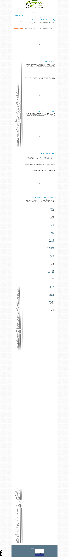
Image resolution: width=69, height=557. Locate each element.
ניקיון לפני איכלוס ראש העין (19, 379)
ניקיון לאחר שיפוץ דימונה (19, 524)
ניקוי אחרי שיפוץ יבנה (20, 274)
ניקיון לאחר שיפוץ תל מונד (19, 148)
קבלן (39, 77)
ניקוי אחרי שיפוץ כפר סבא (19, 315)
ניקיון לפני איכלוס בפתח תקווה (19, 376)
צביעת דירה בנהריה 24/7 (19, 481)
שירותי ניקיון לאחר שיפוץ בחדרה (19, 150)
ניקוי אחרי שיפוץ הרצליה (19, 301)
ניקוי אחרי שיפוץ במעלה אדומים (19, 327)
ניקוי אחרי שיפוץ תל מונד (19, 313)
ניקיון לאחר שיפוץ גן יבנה (19, 106)
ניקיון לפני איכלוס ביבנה (19, 358)
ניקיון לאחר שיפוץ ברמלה (19, 65)
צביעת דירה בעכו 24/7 (20, 483)
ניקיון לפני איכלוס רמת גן (19, 371)
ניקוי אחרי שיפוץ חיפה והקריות (19, 318)
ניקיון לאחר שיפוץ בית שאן (19, 532)
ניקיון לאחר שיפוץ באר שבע (19, 115)
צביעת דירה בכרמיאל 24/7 (19, 479)
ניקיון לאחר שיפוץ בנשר (20, 521)
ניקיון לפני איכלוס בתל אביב (19, 344)
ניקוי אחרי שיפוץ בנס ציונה (19, 269)
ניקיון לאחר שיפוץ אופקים (19, 525)
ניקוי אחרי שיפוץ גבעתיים (19, 299)
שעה (48, 158)
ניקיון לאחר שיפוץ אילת (20, 117)
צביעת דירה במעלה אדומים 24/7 (18, 495)
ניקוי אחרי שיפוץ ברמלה (19, 283)
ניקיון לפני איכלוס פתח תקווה (19, 375)
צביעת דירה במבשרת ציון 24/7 (19, 505)
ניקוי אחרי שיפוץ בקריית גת (19, 335)
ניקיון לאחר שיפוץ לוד (20, 133)
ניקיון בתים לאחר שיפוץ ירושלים (19, 119)
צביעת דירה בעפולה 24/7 (19, 487)
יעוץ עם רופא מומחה (51, 295)
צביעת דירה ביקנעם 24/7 (19, 482)
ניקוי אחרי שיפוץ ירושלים (19, 334)
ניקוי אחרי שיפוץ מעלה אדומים (19, 328)
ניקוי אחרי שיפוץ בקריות (19, 341)
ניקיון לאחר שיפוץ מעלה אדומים (19, 527)
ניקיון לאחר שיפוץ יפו (20, 98)
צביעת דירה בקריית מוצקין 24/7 (19, 476)
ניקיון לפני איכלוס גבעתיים (19, 369)
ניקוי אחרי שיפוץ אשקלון (19, 278)
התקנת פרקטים (52, 238)
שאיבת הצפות (52, 209)
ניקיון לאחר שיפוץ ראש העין (19, 131)
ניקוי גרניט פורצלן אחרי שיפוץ (19, 176)
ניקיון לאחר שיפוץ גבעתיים (19, 126)
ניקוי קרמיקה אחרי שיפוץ (19, 175)
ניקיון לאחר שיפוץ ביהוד (19, 70)
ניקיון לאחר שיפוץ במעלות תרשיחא (18, 519)
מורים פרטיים (52, 316)
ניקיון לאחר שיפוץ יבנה (20, 107)
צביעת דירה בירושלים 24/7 (19, 496)
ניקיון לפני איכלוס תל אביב (19, 343)
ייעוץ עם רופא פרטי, (49, 548)
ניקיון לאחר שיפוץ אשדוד (19, 109)
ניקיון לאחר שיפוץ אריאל (19, 169)
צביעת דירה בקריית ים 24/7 (19, 478)
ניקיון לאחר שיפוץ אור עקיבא (19, 538)
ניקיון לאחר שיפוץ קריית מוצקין (19, 163)
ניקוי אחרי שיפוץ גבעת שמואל (19, 340)
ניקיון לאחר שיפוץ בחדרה (19, 82)
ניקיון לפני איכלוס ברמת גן (19, 372)
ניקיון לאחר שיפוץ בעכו (20, 88)
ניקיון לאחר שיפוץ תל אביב (19, 99)
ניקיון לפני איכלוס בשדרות (19, 366)
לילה (37, 201)
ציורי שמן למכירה (52, 284)
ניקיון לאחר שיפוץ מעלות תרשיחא (18, 534)
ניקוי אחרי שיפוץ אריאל (20, 338)
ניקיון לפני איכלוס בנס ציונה (19, 354)
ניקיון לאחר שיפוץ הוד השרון (19, 146)
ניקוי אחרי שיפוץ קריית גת (19, 336)
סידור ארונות (52, 224)
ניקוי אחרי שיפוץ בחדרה (19, 319)
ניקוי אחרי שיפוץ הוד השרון (19, 317)
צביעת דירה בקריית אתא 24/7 (19, 475)
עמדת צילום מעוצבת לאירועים (50, 272)
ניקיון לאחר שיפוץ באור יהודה (19, 69)
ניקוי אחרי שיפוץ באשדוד (19, 271)
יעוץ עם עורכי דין (52, 315)
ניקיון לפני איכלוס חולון (20, 345)
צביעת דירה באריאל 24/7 (19, 499)
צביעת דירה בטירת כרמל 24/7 (19, 480)
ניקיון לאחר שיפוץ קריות (19, 161)
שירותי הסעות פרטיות (51, 255)
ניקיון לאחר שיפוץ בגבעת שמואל (19, 513)
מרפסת (50, 159)
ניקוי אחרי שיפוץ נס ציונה (19, 268)
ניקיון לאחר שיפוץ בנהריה (19, 87)
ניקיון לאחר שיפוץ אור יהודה (19, 136)
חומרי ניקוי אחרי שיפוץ (20, 172)
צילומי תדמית (52, 249)
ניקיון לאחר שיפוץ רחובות (19, 105)
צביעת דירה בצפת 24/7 (19, 486)
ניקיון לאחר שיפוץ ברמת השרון (19, 76)
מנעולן (53, 226)
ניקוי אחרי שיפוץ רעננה (20, 307)
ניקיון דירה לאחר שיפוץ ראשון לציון (18, 103)
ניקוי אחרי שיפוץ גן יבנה (19, 272)
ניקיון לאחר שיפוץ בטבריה (19, 85)
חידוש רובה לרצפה (52, 218)
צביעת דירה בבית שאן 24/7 (19, 490)
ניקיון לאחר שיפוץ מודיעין (19, 124)
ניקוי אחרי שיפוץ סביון (20, 291)
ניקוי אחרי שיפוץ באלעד (19, 287)
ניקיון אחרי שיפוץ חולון (20, 180)
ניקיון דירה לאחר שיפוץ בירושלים (19, 120)
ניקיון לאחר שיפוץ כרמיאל (19, 166)
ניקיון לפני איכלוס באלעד (19, 378)
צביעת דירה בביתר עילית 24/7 (19, 498)
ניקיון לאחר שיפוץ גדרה (20, 108)
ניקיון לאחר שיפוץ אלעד (20, 130)
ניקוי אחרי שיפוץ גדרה (20, 322)
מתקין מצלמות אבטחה (51, 239)
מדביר (53, 230)
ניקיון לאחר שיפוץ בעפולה (19, 84)
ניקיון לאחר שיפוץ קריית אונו (19, 138)
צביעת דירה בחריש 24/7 (19, 493)
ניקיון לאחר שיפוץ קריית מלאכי (19, 540)
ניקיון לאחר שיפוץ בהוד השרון (19, 79)
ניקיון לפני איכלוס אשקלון (19, 363)
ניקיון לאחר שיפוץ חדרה (19, 149)
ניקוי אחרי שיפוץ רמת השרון (19, 309)
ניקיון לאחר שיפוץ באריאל (19, 96)
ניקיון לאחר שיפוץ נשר (20, 533)
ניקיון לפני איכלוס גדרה (20, 355)
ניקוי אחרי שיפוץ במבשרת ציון (19, 330)
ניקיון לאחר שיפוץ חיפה (20, 154)
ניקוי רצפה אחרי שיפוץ (20, 174)
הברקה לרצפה (37, 114)
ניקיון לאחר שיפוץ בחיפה (19, 86)
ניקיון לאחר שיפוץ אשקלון (19, 111)
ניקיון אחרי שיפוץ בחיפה (19, 329)
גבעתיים (50, 22)
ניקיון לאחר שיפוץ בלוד (20, 66)
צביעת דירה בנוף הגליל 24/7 (19, 484)
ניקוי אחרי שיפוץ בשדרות (19, 277)
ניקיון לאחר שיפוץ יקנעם (19, 536)
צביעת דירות (52, 233)
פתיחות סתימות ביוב (51, 241)
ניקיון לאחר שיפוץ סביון (20, 139)
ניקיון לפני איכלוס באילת (19, 368)
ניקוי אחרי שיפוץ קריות (20, 342)
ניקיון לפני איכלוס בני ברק (19, 373)
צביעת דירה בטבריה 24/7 (19, 489)
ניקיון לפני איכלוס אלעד (20, 377)
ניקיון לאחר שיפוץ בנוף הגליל (19, 95)
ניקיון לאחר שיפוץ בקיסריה (19, 83)
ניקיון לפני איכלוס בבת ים (19, 348)
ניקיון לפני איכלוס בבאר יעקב (19, 381)
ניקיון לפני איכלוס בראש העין (19, 380)
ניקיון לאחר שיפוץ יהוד (20, 137)
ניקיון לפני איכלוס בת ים (19, 347)
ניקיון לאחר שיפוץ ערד (20, 530)
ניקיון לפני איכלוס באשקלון (19, 364)
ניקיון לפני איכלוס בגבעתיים (19, 370)
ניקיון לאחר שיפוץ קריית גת (19, 114)
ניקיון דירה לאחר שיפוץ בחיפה (19, 158)
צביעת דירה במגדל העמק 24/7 (19, 488)
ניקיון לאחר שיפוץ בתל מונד (19, 81)
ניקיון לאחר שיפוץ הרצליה (19, 141)
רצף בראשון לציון (20, 504)
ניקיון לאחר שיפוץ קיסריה (19, 151)
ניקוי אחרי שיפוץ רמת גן (19, 297)
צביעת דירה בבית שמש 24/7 (19, 497)
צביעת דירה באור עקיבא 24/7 (19, 473)
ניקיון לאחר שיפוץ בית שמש (19, 123)
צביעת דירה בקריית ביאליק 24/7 (19, 477)
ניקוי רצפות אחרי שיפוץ (20, 177)
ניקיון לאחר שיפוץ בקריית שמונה (19, 520)
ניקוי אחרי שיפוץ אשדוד (20, 270)
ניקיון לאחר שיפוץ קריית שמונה (19, 535)
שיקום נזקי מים (52, 208)
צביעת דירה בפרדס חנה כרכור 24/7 (18, 506)
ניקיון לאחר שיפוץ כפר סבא (19, 145)
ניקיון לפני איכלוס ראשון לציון (19, 349)
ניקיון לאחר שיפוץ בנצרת (19, 94)
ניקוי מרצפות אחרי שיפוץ (19, 173)
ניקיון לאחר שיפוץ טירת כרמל (19, 529)
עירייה (29, 156)
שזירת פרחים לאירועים (51, 269)
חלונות (41, 72)
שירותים (36, 72)
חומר (49, 76)
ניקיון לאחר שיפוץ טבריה (19, 153)
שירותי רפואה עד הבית (51, 286)
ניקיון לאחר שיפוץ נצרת (20, 167)
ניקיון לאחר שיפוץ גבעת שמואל (19, 528)
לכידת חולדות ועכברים (51, 232)
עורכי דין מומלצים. (53, 548)
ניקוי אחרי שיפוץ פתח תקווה (19, 303)
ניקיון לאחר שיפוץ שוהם (19, 125)
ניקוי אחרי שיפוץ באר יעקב (19, 280)
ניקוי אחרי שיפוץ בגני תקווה (19, 288)
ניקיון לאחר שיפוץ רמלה (19, 132)
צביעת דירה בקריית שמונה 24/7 (19, 492)
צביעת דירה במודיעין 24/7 (19, 494)
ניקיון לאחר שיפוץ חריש (20, 526)
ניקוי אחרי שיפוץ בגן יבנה (19, 273)
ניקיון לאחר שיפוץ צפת (20, 523)
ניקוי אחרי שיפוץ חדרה (20, 320)
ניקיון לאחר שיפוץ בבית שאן (19, 522)
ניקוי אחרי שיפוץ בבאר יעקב (19, 281)
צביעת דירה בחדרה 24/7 (19, 472)
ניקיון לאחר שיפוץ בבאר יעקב (19, 67)
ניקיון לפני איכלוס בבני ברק (19, 374)
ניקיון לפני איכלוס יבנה (20, 357)
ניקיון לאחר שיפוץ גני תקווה (19, 140)
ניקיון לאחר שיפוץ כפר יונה (19, 541)
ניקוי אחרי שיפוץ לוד (20, 284)
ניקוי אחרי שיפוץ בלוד (20, 285)
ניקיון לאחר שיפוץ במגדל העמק (19, 514)
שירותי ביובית (52, 240)
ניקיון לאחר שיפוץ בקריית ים (19, 89)
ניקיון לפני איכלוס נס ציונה (19, 353)
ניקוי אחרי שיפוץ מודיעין (19, 324)
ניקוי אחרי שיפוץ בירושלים (19, 332)
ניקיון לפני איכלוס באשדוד (19, 362)
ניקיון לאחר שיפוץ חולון (20, 100)
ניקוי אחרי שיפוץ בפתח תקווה (19, 302)
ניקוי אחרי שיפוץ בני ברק (19, 305)
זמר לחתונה (52, 256)
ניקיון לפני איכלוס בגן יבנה (19, 360)
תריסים (39, 72)
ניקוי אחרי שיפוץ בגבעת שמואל (19, 339)
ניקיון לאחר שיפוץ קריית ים (19, 162)
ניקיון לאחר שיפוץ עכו (20, 160)
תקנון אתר (33, 549)
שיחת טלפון (32, 200)
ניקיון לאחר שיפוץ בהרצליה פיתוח (18, 75)
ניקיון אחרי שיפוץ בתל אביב (19, 179)
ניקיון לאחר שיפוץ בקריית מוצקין (19, 90)
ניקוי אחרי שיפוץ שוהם (20, 326)
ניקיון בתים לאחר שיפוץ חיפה (19, 156)
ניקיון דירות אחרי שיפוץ (20, 171)
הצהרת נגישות (32, 548)
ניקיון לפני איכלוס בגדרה (19, 356)
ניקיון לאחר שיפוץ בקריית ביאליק (19, 92)
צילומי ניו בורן (52, 254)
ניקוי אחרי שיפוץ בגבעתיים (19, 298)
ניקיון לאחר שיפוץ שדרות (19, 113)
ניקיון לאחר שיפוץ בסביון (19, 72)
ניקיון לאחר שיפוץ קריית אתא (19, 164)
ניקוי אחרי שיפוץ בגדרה (20, 321)
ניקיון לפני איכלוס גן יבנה (19, 359)
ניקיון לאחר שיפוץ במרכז (19, 531)
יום (39, 200)
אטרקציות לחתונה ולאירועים (50, 247)
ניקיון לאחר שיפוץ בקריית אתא (19, 91)
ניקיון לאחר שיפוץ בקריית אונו (19, 71)
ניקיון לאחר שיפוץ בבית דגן (19, 68)
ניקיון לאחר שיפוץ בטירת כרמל (19, 515)
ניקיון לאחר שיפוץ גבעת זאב (19, 537)
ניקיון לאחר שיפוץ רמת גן (19, 127)
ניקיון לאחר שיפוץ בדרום (19, 542)
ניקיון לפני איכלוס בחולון (19, 346)
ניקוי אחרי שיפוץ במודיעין (19, 323)
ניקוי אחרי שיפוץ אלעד (20, 286)
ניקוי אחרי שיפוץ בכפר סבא (19, 314)
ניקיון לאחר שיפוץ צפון (20, 170)
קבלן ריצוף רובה (20, 507)
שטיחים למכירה (52, 285)
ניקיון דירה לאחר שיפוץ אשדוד (19, 110)
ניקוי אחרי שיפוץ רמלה (20, 282)
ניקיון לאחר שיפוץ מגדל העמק (19, 539)
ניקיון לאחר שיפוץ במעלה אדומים (18, 512)
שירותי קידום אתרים (51, 300)
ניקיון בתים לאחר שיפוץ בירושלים (18, 121)
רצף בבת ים (21, 503)
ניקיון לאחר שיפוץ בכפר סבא (19, 78)
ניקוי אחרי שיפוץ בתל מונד (19, 312)
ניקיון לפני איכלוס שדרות (19, 365)
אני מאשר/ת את (40, 553)
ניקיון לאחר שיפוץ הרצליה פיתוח (19, 142)
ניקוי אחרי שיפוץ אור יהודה (19, 295)
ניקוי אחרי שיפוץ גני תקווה (19, 289)
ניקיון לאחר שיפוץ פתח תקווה (19, 129)
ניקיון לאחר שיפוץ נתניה (19, 147)
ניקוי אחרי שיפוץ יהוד (20, 293)
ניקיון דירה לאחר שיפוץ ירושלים (19, 122)
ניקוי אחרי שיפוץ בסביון (20, 290)
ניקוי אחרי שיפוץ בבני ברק (19, 304)
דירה (32, 22)
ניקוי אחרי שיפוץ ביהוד (20, 292)
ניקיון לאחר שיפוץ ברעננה (19, 77)
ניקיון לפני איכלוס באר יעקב (19, 382)
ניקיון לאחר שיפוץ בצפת (19, 511)
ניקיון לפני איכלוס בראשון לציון (19, 350)
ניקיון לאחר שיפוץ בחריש (19, 508)
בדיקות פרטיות (52, 287)
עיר (37, 156)
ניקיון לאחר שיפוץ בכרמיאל (19, 93)
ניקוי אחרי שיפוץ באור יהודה (19, 294)
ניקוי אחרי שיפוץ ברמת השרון (19, 308)
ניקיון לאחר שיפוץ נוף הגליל (19, 168)
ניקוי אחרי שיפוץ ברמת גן (19, 296)
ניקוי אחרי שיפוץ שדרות (20, 276)
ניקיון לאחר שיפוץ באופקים (19, 509)
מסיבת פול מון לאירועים (51, 270)
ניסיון (35, 164)
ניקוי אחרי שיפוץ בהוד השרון (19, 316)
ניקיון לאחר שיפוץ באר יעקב (19, 134)
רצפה (50, 78)
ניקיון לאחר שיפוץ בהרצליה (19, 74)
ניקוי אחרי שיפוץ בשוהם (19, 325)
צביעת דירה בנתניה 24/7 (19, 470)
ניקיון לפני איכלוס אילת (20, 367)
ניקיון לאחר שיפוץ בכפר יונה (19, 516)
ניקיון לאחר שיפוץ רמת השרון (19, 143)
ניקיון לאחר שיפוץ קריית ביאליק (19, 165)
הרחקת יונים (52, 231)
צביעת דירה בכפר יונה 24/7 (19, 471)
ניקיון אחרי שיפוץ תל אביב (19, 178)
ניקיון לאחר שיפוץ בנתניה (19, 80)
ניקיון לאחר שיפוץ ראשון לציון (19, 102)
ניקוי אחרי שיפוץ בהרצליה (19, 300)
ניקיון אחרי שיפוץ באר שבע (19, 333)
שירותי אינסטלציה (52, 225)
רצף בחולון (21, 502)
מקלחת (34, 72)
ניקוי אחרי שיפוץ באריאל (19, 337)
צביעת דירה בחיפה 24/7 (19, 474)
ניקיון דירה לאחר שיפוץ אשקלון (19, 112)
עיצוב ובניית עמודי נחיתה (51, 301)
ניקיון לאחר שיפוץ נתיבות (19, 116)
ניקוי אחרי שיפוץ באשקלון (19, 279)
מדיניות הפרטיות (38, 553)
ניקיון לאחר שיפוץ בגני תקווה (19, 73)
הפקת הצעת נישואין (51, 248)
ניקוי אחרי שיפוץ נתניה (20, 311)
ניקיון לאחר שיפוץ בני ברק (19, 128)
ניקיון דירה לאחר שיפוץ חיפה (19, 157)
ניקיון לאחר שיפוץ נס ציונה (19, 104)
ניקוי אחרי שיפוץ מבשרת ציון (19, 331)
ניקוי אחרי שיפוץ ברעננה (19, 306)
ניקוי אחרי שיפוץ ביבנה (20, 275)
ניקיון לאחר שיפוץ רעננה (19, 144)
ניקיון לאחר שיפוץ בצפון (19, 97)
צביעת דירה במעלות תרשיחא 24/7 (18, 491)
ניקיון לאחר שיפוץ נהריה (19, 159)
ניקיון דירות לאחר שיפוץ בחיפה (19, 155)
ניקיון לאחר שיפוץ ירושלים (19, 118)
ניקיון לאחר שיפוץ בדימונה (19, 510)
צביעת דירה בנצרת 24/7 (19, 485)
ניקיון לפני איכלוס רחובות (19, 351)
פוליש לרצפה (52, 234)
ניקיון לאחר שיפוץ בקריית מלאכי (19, 517)
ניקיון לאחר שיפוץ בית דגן (19, 135)
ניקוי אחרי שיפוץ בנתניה (19, 310)
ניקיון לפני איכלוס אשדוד (19, 361)
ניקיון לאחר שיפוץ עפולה (19, 152)
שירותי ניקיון (52, 223)
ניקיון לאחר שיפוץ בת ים (19, 101)
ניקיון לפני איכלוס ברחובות (19, 352)
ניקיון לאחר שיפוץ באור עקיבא (19, 518)
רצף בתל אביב (20, 501)
